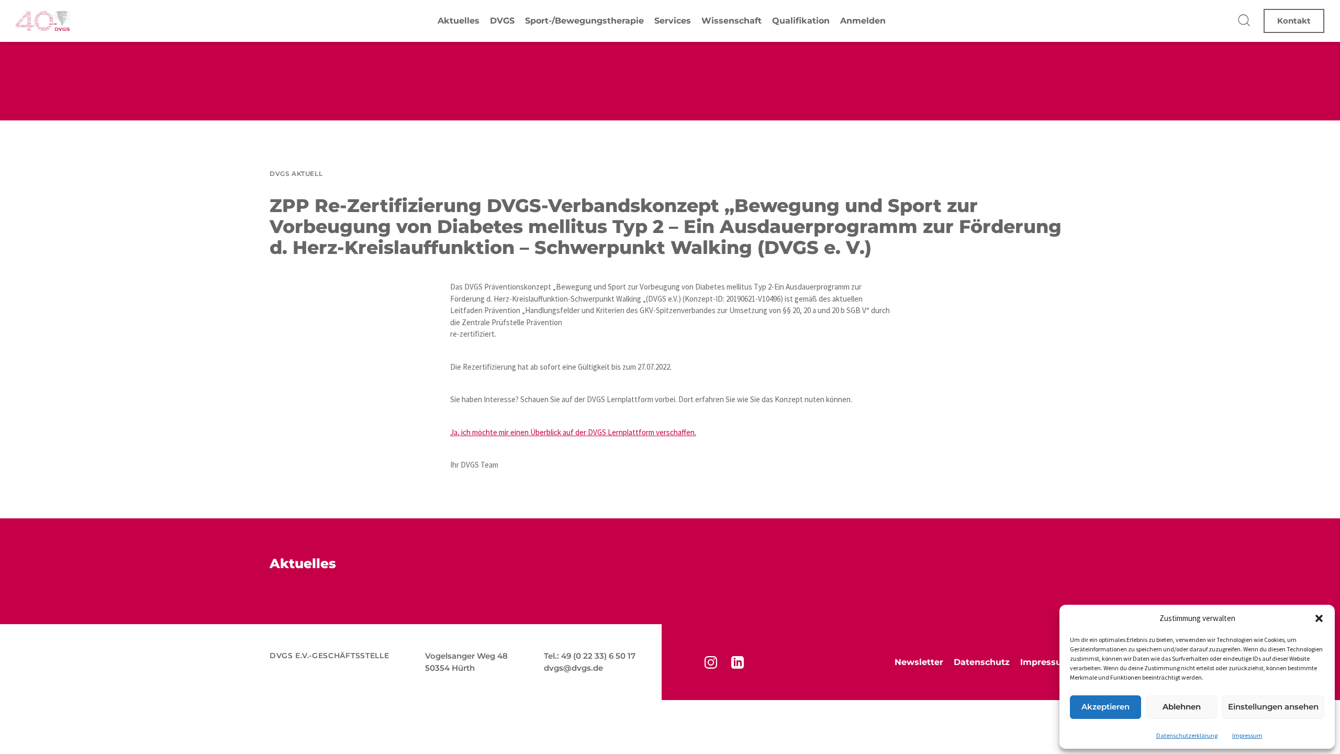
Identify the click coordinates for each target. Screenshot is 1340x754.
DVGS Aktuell (296, 174)
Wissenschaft (731, 21)
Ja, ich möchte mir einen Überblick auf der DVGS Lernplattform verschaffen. (573, 432)
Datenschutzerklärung (1187, 735)
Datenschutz (982, 662)
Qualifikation (801, 21)
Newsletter (919, 662)
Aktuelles (458, 21)
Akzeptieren (1105, 707)
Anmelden (863, 21)
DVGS (502, 21)
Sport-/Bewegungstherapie (584, 21)
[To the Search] (1244, 21)
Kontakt (1294, 21)
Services (672, 21)
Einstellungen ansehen (1273, 707)
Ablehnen (1182, 707)
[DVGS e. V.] (43, 21)
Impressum (1247, 735)
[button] (1319, 618)
